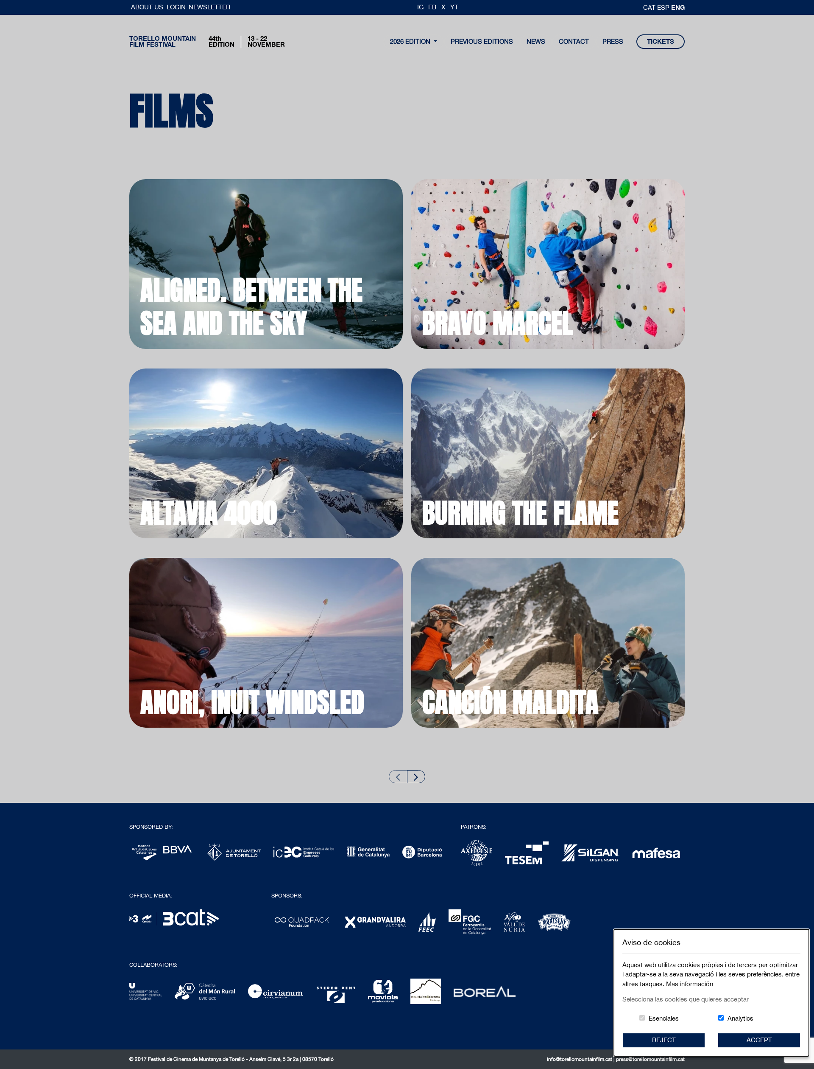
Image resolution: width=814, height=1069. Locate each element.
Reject (664, 1040)
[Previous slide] (398, 776)
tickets (660, 41)
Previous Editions (482, 41)
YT (454, 7)
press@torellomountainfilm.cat (650, 1059)
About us (148, 7)
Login (176, 7)
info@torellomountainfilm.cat (580, 1059)
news (536, 41)
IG (420, 7)
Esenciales (664, 1018)
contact (574, 41)
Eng (678, 7)
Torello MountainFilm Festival (162, 41)
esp (664, 7)
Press (612, 41)
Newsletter (209, 7)
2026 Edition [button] (411, 41)
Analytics (740, 1018)
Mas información (689, 983)
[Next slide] (416, 776)
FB (432, 7)
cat (650, 7)
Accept (759, 1040)
